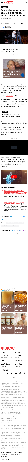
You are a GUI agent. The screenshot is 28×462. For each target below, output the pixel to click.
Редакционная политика (6, 369)
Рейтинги (4, 355)
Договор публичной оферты (19, 365)
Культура (4, 7)
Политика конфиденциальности (10, 454)
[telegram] (11, 373)
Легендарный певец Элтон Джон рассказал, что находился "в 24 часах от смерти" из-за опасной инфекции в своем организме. (15, 193)
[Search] (26, 2)
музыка (5, 225)
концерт (20, 222)
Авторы (17, 358)
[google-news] (24, 373)
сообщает (9, 95)
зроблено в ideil (6, 459)
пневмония (14, 225)
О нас (3, 360)
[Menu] (2, 2)
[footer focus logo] (8, 348)
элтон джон (11, 222)
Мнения (17, 352)
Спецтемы (18, 355)
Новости (4, 352)
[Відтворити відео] (14, 177)
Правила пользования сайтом (5, 365)
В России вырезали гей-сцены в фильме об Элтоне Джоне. (14, 202)
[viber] (20, 373)
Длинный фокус (6, 358)
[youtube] (16, 373)
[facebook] (3, 373)
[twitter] (7, 373)
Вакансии (18, 360)
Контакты (4, 456)
